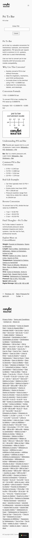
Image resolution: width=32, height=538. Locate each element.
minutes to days (8, 464)
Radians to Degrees (22, 498)
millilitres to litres (17, 454)
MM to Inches (7, 470)
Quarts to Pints (12, 258)
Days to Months (17, 360)
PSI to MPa (13, 491)
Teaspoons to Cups (14, 517)
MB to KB (19, 429)
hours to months (22, 395)
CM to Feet (16, 344)
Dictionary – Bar (8, 158)
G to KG (6, 376)
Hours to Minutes (13, 265)
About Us (16, 322)
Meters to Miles (17, 436)
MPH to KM (12, 281)
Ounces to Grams (20, 475)
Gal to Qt (24, 379)
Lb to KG (7, 418)
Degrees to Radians (17, 365)
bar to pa (10, 333)
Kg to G (19, 408)
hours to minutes (9, 395)
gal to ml (16, 379)
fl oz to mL (12, 374)
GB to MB (14, 385)
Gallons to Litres (15, 256)
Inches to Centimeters (15, 402)
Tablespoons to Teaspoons (19, 276)
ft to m (26, 374)
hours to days (22, 392)
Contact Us (7, 322)
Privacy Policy (7, 319)
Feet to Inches (18, 369)
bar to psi (19, 333)
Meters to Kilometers (18, 251)
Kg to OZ (18, 411)
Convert (16, 33)
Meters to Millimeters (10, 438)
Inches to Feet (8, 253)
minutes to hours (22, 464)
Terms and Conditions (21, 319)
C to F (26, 333)
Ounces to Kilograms (10, 477)
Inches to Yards (19, 406)
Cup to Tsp (17, 351)
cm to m (20, 346)
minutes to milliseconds (11, 466)
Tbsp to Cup (7, 514)
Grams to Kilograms (10, 388)
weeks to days (13, 523)
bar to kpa (19, 330)
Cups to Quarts (13, 356)
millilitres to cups (16, 450)
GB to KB (6, 385)
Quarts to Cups (20, 494)
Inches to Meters (15, 404)
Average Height (8, 330)
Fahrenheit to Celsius (20, 260)
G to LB (14, 376)
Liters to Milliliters (18, 422)
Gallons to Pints (8, 383)
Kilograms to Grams (10, 413)
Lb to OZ (15, 418)
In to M (19, 399)
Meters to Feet (20, 431)
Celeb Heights (9, 335)
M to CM (19, 425)
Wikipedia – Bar (17, 156)
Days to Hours (19, 358)
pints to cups (19, 482)
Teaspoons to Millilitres (11, 519)
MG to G (11, 441)
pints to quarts (16, 484)
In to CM (6, 399)
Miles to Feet (19, 443)
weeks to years (15, 526)
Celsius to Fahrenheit (10, 262)
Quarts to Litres (22, 496)
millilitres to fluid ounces (11, 452)
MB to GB (18, 283)
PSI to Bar (5, 20)
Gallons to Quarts (22, 383)
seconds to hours (14, 503)
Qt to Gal (21, 491)
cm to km (12, 346)
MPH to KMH (7, 475)
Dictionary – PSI (11, 150)
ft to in (19, 374)
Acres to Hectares (13, 272)
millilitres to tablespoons (11, 457)
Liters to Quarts (8, 425)
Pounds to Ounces (9, 489)
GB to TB (22, 385)
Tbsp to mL (17, 514)
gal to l (8, 379)
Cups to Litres (15, 353)
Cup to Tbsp (7, 351)
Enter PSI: (16, 26)
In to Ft (12, 399)
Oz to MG (9, 482)
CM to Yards (11, 349)
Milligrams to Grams (10, 448)
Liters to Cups (18, 420)
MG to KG (19, 441)
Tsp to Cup (19, 521)
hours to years (22, 397)
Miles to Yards (19, 445)
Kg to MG (9, 411)
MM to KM (17, 470)
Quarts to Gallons (9, 496)
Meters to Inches (9, 434)
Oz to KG (20, 480)
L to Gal (12, 415)
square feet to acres (11, 507)
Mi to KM (9, 443)
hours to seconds (9, 397)
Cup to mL (21, 349)
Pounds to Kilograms (16, 244)
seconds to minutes (22, 505)
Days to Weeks (12, 267)
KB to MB (25, 283)
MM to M (26, 470)
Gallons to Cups (8, 381)
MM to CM (14, 468)
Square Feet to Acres (19, 274)
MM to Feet (24, 468)
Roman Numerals (10, 500)
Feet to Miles (13, 249)
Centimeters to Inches (10, 339)
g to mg (21, 376)
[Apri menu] (28, 5)
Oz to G (12, 480)
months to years (9, 473)
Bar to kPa (14, 279)
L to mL (20, 415)
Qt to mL (10, 494)
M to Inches (11, 427)
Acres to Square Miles (15, 328)
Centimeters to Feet (19, 337)
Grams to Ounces (18, 390)
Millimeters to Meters (16, 461)
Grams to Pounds (9, 392)
